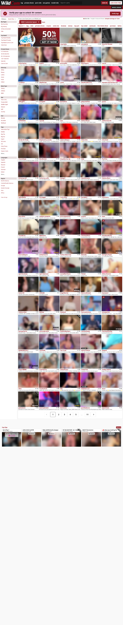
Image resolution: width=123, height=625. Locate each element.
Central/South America (7, 183)
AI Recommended (6, 29)
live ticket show (103, 26)
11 (87, 414)
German (3, 169)
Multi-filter (11, 19)
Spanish (3, 162)
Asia (2, 190)
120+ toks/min (5, 58)
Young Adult (4, 102)
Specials (3, 61)
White (2, 70)
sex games (46, 3)
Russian (3, 165)
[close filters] (15, 19)
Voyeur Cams (4, 151)
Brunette (3, 120)
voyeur (48, 26)
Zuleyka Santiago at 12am (112, 18)
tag (22, 3)
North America (5, 181)
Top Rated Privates (6, 40)
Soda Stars (4, 45)
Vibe (2, 31)
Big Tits (3, 134)
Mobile (3, 132)
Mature (3, 107)
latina (119, 26)
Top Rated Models (6, 38)
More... (3, 153)
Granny (3, 112)
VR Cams (3, 141)
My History (4, 26)
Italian (2, 172)
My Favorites (4, 24)
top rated (84, 26)
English (3, 160)
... (82, 414)
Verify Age (115, 13)
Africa (2, 193)
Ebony (2, 72)
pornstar (113, 26)
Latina (2, 75)
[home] (10, 3)
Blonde (3, 118)
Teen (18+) (4, 99)
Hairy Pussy (4, 146)
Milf (2, 109)
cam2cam (92, 26)
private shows (29, 3)
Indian (2, 82)
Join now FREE (116, 3)
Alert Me (87, 18)
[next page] (93, 414)
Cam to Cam (4, 63)
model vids (55, 3)
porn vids (38, 3)
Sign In (104, 3)
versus (70, 26)
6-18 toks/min (4, 51)
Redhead (3, 123)
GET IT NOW (49, 42)
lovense (63, 26)
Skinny (3, 88)
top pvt (76, 26)
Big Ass (3, 136)
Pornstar (3, 148)
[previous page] (47, 414)
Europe (3, 185)
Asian (2, 77)
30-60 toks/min (5, 54)
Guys (43, 22)
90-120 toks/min (5, 56)
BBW (2, 93)
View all (119, 427)
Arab (2, 79)
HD (2, 144)
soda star (56, 26)
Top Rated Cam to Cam (7, 42)
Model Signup (116, 7)
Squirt (2, 139)
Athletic (3, 91)
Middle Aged (4, 104)
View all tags (4, 197)
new (31, 26)
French (3, 167)
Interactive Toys (5, 129)
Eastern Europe (5, 188)
